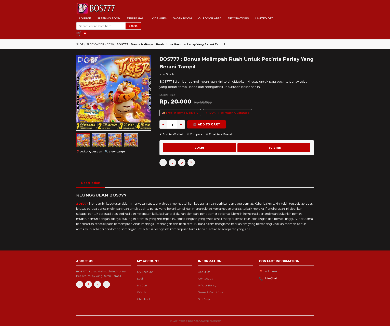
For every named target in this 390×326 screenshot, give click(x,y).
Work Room (182, 18)
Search (133, 25)
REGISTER (273, 147)
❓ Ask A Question (89, 151)
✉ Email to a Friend (219, 134)
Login (140, 278)
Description (90, 183)
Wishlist (142, 292)
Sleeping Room (108, 18)
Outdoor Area (209, 18)
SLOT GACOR (95, 44)
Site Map (204, 299)
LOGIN (199, 147)
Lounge (85, 18)
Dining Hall (136, 18)
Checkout (143, 299)
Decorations (238, 18)
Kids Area (159, 18)
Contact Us (205, 278)
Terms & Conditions (210, 292)
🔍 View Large (115, 151)
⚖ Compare (195, 134)
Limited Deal (265, 18)
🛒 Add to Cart (206, 124)
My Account (145, 271)
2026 (110, 44)
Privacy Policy (207, 285)
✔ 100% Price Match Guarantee (227, 112)
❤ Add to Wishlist (171, 134)
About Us (204, 271)
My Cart (142, 285)
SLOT (79, 44)
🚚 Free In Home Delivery (180, 112)
